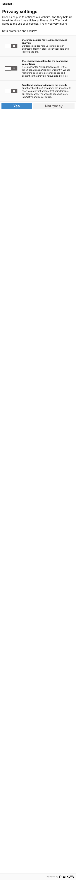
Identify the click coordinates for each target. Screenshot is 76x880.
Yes (16, 106)
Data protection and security (19, 30)
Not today (54, 106)
